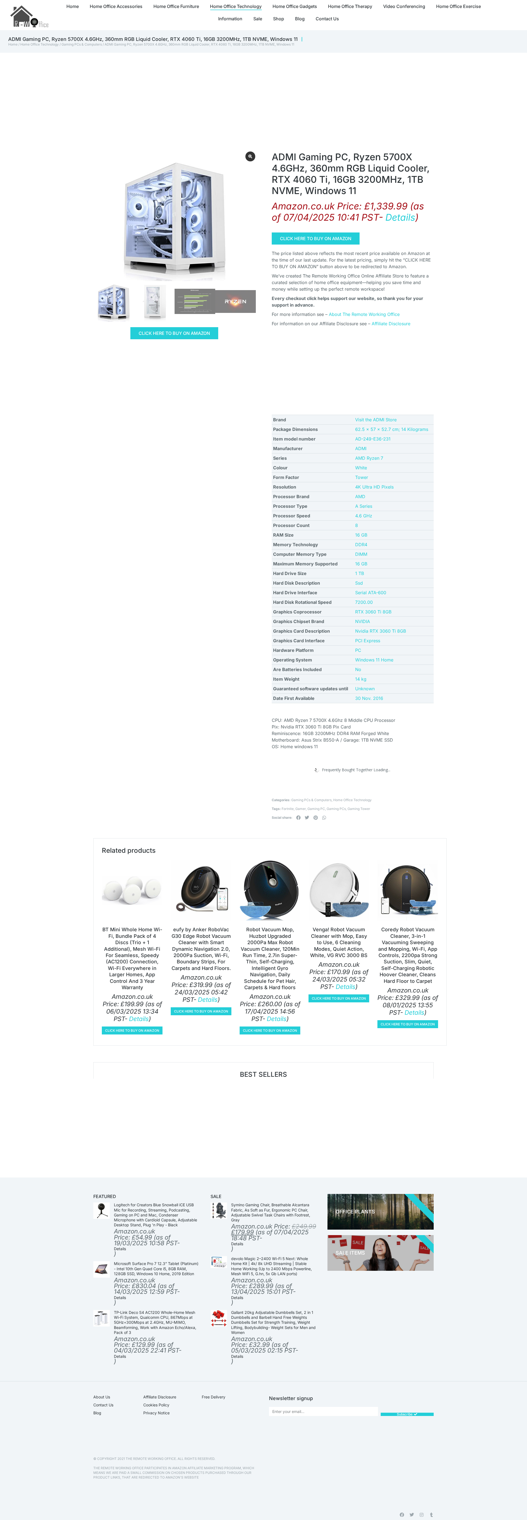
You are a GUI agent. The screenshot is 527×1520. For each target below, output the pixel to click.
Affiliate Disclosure (391, 323)
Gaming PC (316, 809)
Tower (361, 477)
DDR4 (361, 544)
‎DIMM (361, 554)
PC (358, 650)
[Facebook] (402, 1515)
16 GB (361, 535)
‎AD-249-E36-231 (373, 439)
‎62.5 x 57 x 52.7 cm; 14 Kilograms (391, 429)
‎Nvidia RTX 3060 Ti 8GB (380, 631)
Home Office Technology (39, 44)
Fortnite (288, 809)
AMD (360, 496)
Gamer (300, 809)
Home (13, 44)
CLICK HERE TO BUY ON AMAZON (174, 333)
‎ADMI (360, 448)
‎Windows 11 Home (374, 660)
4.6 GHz (363, 515)
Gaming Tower (358, 809)
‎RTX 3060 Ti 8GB (373, 612)
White (361, 467)
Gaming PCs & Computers (81, 44)
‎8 (356, 525)
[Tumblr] (431, 1515)
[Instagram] (421, 1515)
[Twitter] (412, 1515)
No (358, 669)
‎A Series (363, 506)
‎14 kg (360, 679)
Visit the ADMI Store (376, 419)
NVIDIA (362, 621)
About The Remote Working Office (364, 314)
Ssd (359, 583)
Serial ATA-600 (370, 592)
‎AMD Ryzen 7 (369, 458)
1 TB (359, 573)
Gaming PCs (336, 809)
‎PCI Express (367, 640)
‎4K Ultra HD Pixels (374, 487)
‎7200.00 (364, 602)
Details (400, 217)
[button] (298, 817)
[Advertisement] (252, 93)
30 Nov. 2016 (369, 698)
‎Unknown (365, 688)
